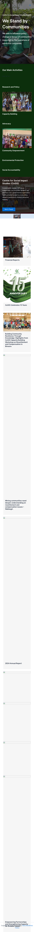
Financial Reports (12, 260)
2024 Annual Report (13, 663)
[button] (5, 76)
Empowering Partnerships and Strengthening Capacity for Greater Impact (16, 924)
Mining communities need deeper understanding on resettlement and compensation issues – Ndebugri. (15, 505)
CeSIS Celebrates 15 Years (16, 305)
